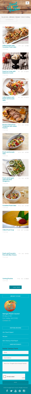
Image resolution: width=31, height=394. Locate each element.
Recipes (18, 17)
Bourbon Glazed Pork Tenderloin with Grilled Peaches (9, 126)
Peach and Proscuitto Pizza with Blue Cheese (9, 254)
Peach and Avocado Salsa (8, 152)
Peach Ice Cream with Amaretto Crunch (9, 72)
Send (15, 382)
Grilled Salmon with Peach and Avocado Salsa (8, 98)
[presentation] (13, 380)
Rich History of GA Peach (10, 341)
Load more (16, 287)
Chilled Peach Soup (8, 230)
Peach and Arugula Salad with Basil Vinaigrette (8, 179)
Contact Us (6, 320)
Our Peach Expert (7, 332)
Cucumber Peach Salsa (9, 205)
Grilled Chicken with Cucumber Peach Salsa (9, 46)
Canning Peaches (7, 278)
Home (12, 17)
